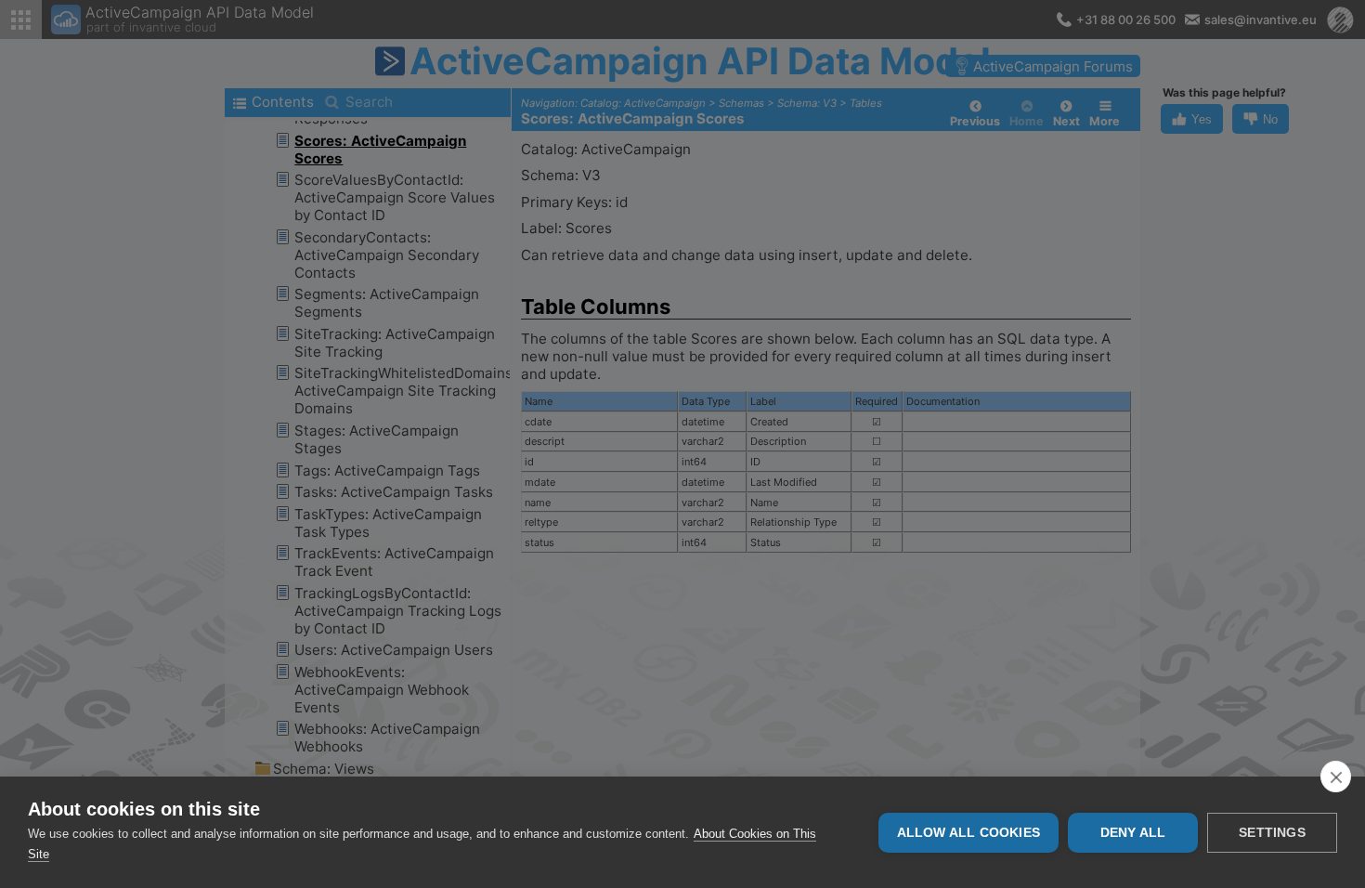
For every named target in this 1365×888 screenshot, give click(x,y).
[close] (1335, 776)
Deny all (1133, 833)
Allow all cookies (968, 833)
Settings (1272, 833)
